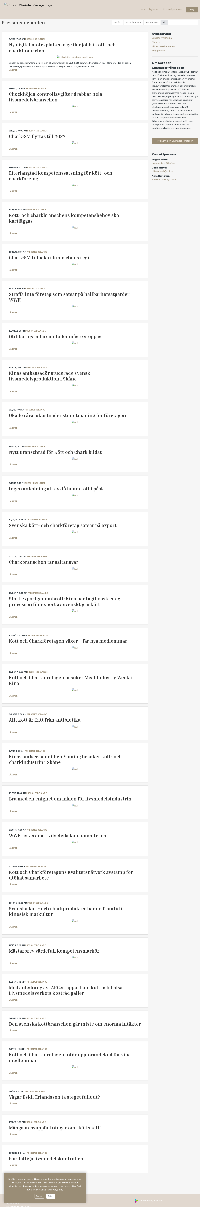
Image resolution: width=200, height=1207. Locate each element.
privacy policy (56, 1190)
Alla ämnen (151, 22)
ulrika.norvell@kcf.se (162, 171)
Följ (192, 9)
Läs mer (13, 70)
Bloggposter (158, 50)
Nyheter (154, 9)
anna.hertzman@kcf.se (164, 179)
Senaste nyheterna (162, 37)
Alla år (117, 22)
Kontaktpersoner (172, 9)
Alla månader (132, 22)
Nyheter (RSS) (13, 1203)
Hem (142, 9)
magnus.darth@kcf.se (163, 163)
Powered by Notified (151, 1200)
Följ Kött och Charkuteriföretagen (175, 140)
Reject (51, 1196)
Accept (39, 1196)
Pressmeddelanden (164, 46)
